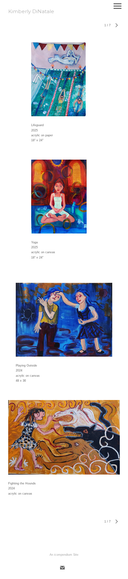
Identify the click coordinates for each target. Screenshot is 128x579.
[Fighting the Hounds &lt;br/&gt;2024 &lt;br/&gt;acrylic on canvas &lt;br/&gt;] (64, 437)
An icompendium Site (64, 554)
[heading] (31, 12)
